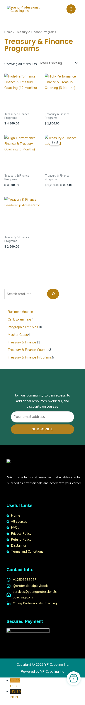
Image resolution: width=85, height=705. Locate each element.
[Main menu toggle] (71, 9)
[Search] (53, 294)
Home (8, 32)
